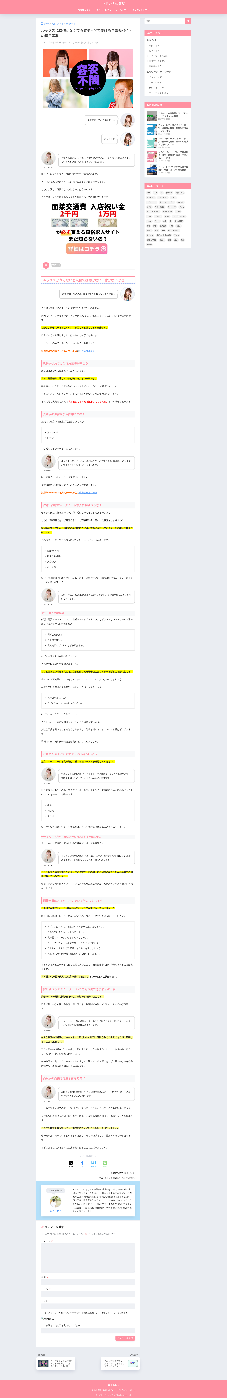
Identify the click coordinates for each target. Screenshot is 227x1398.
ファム (149, 216)
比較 (163, 230)
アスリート (151, 197)
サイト (44, 1301)
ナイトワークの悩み (158, 56)
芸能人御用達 (151, 240)
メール (46, 1289)
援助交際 (163, 226)
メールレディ (122, 10)
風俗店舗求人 (155, 66)
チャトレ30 (172, 207)
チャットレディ (104, 10)
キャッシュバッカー (167, 202)
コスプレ (180, 202)
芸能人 (176, 235)
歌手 (156, 230)
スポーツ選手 (159, 207)
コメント (47, 1241)
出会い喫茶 (179, 221)
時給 (171, 226)
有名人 (178, 226)
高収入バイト (153, 40)
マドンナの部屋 (113, 3)
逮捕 (169, 240)
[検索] (188, 21)
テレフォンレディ (140, 10)
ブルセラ (158, 216)
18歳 (155, 193)
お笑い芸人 (180, 193)
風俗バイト (129, 1173)
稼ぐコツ (150, 235)
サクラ (149, 207)
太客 (155, 226)
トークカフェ (167, 212)
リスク (157, 221)
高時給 (149, 245)
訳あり (162, 240)
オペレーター (151, 202)
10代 (148, 193)
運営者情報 (96, 1390)
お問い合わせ (109, 1390)
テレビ (181, 207)
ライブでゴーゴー (179, 216)
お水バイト (154, 51)
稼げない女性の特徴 (164, 235)
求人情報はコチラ (88, 351)
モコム (167, 216)
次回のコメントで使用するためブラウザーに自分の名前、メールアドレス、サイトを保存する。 (87, 1313)
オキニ (173, 197)
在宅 (148, 226)
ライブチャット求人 (158, 93)
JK (162, 193)
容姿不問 (110, 1178)
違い (176, 240)
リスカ (149, 221)
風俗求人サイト (85, 10)
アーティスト (163, 197)
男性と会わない (173, 230)
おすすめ (169, 193)
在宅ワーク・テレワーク (159, 71)
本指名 (149, 230)
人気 (164, 221)
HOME (114, 1384)
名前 (45, 1277)
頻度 (182, 240)
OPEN (56, 265)
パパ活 (178, 212)
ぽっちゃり (122, 1178)
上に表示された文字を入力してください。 (62, 1325)
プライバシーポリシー (127, 1390)
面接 (133, 1178)
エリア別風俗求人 (157, 61)
